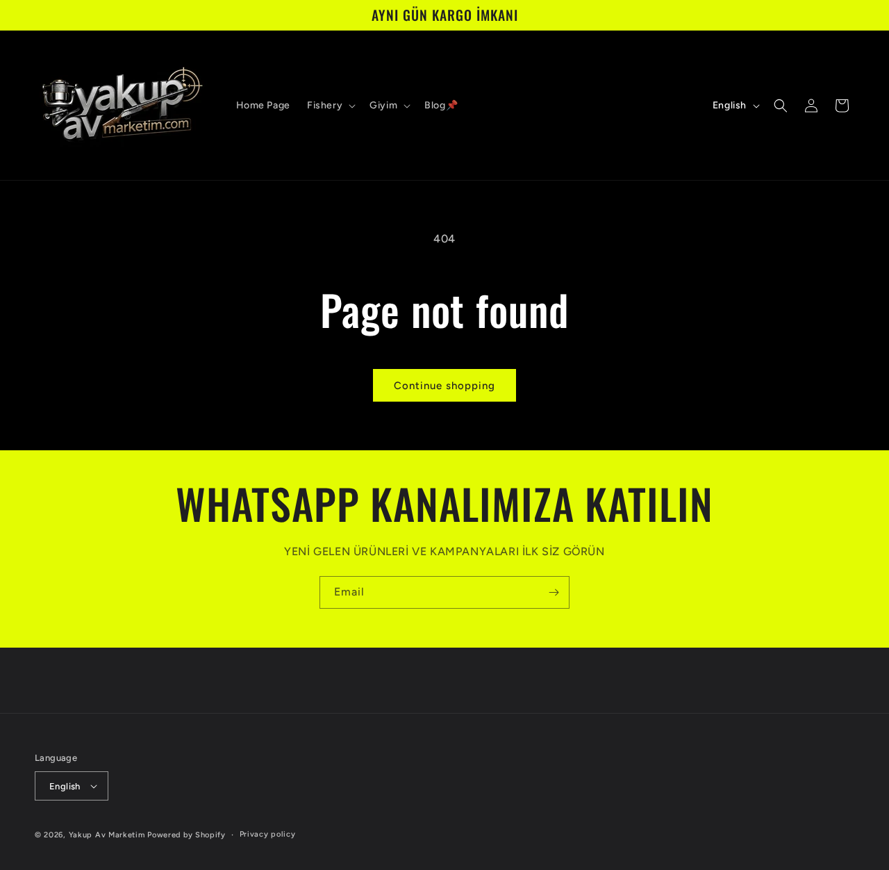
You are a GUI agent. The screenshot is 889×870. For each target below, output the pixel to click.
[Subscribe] (553, 592)
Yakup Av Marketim (107, 834)
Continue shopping (444, 385)
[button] (330, 105)
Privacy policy (268, 834)
